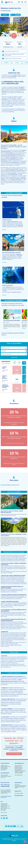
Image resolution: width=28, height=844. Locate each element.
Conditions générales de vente (5, 766)
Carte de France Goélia (18, 765)
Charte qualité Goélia (18, 769)
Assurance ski (3, 777)
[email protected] (8, 628)
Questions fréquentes (4, 803)
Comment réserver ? (4, 765)
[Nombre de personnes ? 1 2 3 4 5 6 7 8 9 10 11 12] (14, 354)
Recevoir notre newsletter (19, 793)
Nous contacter (3, 810)
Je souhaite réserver (4, 804)
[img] (2, 818)
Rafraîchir (13, 357)
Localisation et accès (6, 10)
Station (16, 62)
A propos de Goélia (18, 766)
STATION (5, 14)
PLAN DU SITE (17, 784)
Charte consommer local (19, 768)
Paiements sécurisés (4, 767)
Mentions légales (3, 769)
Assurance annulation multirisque (6, 776)
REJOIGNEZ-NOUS (19, 795)
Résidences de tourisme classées (20, 770)
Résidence (6, 62)
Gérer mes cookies (4, 812)
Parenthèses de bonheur (19, 767)
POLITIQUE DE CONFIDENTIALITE (20, 785)
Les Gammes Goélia (4, 768)
